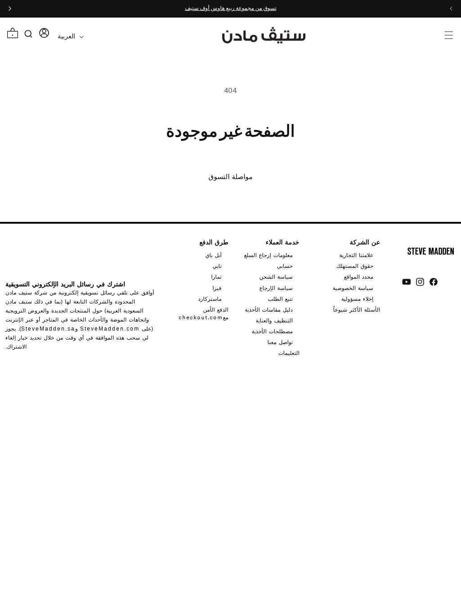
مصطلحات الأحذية (272, 331)
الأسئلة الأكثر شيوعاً (356, 309)
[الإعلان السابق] (451, 8)
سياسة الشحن (276, 276)
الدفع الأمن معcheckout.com (203, 313)
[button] (448, 35)
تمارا (216, 276)
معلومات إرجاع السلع (268, 255)
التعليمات (288, 353)
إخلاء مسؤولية (357, 298)
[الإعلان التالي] (10, 8)
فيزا (216, 288)
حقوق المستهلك (354, 266)
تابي (216, 266)
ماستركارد (209, 298)
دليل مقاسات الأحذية (269, 309)
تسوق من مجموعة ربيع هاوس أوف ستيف (230, 8)
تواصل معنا (280, 342)
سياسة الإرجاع (276, 288)
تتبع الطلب (280, 298)
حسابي (285, 266)
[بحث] (28, 34)
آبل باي (213, 255)
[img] (433, 282)
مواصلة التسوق (230, 176)
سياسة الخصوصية (353, 288)
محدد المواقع (358, 276)
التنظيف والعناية (274, 320)
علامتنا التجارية (356, 255)
